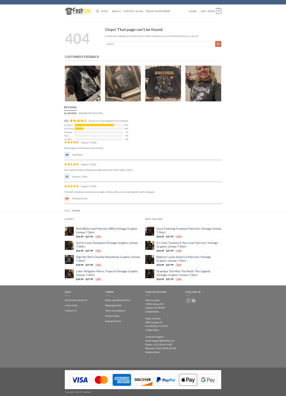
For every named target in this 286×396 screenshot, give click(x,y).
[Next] (216, 86)
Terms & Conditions (115, 310)
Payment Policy (113, 321)
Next (77, 210)
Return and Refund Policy (118, 300)
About (116, 11)
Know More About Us (76, 300)
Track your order (157, 11)
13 (73, 210)
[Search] (97, 11)
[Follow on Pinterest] (193, 300)
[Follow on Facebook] (188, 300)
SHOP (104, 11)
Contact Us (70, 310)
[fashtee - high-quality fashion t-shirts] (78, 11)
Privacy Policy (112, 315)
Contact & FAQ (133, 11)
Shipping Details (113, 305)
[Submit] (218, 44)
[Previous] (69, 86)
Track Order (71, 305)
